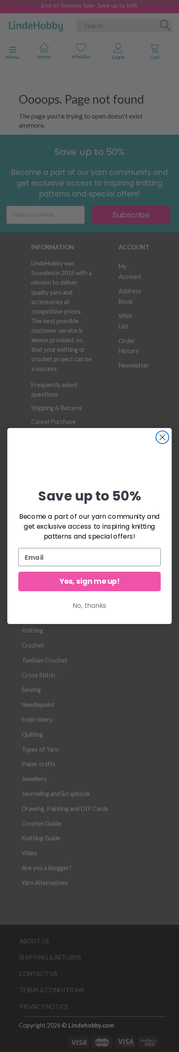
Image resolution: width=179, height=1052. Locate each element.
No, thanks (89, 605)
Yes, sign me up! (90, 581)
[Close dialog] (162, 437)
